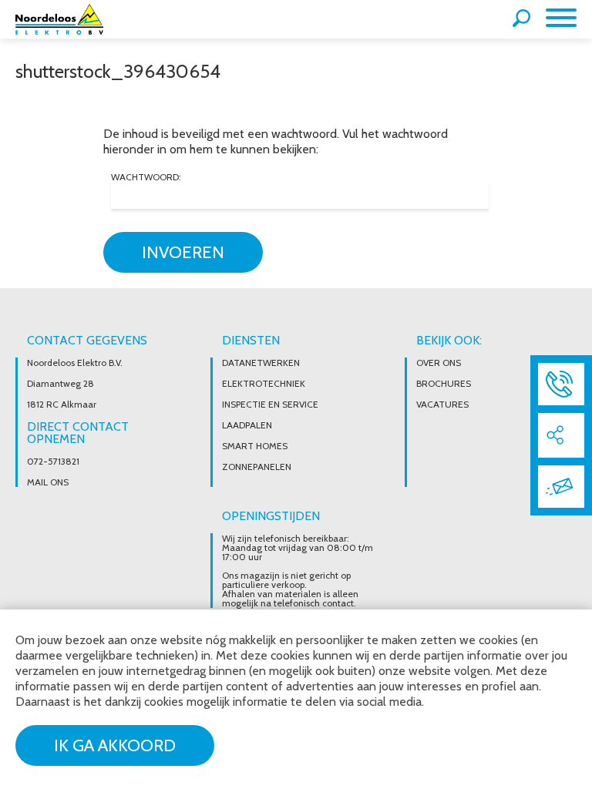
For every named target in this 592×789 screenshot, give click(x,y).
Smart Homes (255, 446)
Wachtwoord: (146, 178)
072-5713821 (53, 461)
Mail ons (48, 482)
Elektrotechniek (263, 383)
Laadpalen (247, 425)
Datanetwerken (261, 363)
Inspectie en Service (270, 404)
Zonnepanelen (256, 467)
